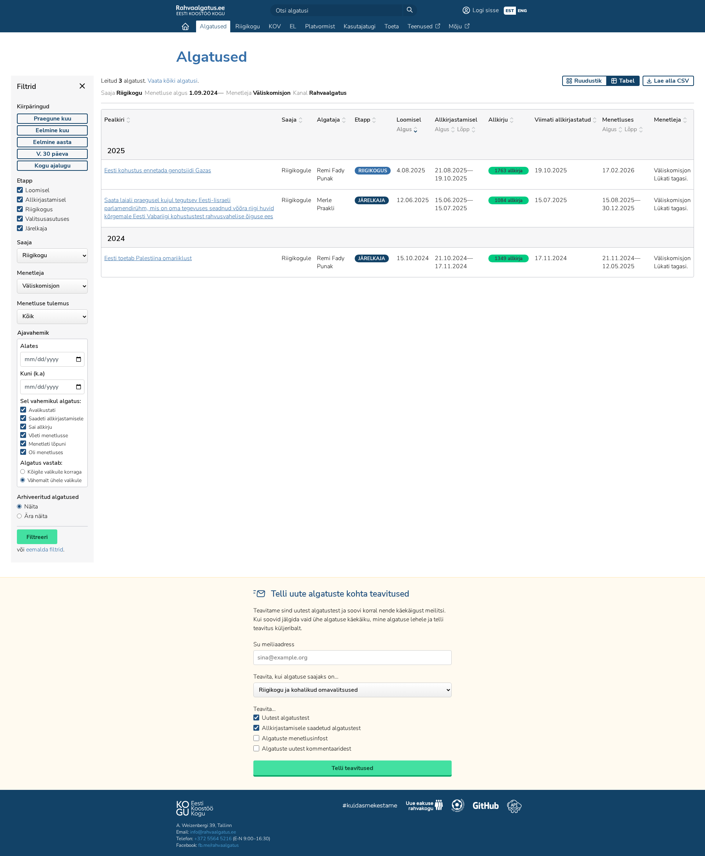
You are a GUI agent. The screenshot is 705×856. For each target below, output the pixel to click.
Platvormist (320, 26)
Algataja (328, 120)
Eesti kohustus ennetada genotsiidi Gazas (157, 170)
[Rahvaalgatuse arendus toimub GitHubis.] (486, 806)
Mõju (455, 26)
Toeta (391, 26)
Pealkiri (114, 120)
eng (522, 11)
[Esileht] (185, 26)
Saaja (289, 120)
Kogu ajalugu (52, 166)
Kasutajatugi (360, 26)
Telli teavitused (352, 768)
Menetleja (667, 120)
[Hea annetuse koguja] (457, 806)
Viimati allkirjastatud (563, 120)
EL (293, 26)
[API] (514, 806)
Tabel (626, 81)
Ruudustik (588, 81)
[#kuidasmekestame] (370, 806)
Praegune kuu (52, 119)
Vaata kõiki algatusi (173, 81)
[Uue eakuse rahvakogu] (424, 806)
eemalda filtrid (44, 550)
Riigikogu (247, 26)
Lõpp (463, 129)
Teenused (420, 26)
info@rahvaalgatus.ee (213, 832)
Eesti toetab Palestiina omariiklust (148, 258)
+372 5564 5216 (213, 838)
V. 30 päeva (52, 154)
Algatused (213, 26)
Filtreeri (37, 537)
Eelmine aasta (52, 142)
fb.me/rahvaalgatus (218, 845)
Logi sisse (486, 10)
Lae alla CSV (671, 81)
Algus (404, 129)
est (510, 11)
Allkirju (498, 120)
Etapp (362, 120)
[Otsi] (409, 10)
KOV (275, 26)
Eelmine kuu (52, 130)
